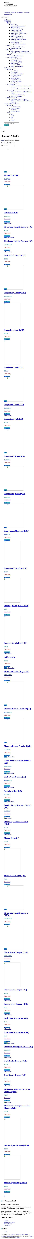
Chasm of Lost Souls (16, 41)
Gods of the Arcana (16, 75)
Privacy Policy (8, 1223)
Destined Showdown (16, 30)
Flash (30, 1236)
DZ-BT (9, 23)
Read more (7, 184)
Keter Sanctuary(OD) (16, 61)
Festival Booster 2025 (16, 48)
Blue (12, 118)
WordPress (17, 1237)
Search (6, 125)
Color (8, 112)
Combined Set (11, 84)
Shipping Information (9, 1222)
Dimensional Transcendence (18, 26)
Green (12, 115)
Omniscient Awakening (17, 29)
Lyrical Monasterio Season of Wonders (21, 53)
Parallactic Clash (15, 42)
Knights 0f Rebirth (15, 35)
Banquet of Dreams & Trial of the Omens (21, 88)
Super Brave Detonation (17, 36)
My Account (7, 20)
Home (2, 140)
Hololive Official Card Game (11, 103)
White (12, 114)
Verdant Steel (14, 70)
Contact (6, 1220)
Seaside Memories (15, 78)
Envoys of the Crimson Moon (18, 44)
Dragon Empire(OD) (16, 58)
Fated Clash (14, 24)
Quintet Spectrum (15, 108)
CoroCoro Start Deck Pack (18, 47)
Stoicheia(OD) (14, 63)
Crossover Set (11, 90)
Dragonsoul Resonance (17, 38)
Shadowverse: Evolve (9, 67)
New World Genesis (16, 79)
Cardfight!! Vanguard (16, 96)
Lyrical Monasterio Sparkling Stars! (20, 51)
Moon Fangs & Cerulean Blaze (19, 33)
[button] (5, 17)
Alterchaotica (14, 72)
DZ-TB (9, 54)
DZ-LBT (9, 50)
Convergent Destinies (16, 81)
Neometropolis (14, 82)
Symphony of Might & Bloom (18, 39)
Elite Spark (13, 109)
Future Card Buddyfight (17, 56)
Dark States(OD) (15, 60)
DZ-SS (9, 45)
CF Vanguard (7, 21)
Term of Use (7, 1225)
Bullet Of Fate (14, 76)
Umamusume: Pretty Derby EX (19, 99)
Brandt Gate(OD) (15, 64)
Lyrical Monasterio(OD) (17, 66)
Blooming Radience (16, 106)
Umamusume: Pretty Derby (18, 94)
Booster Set (10, 69)
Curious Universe (15, 111)
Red (12, 117)
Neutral (12, 120)
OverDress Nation (12, 57)
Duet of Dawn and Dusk (17, 73)
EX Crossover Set (12, 97)
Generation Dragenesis (16, 32)
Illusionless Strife (15, 27)
